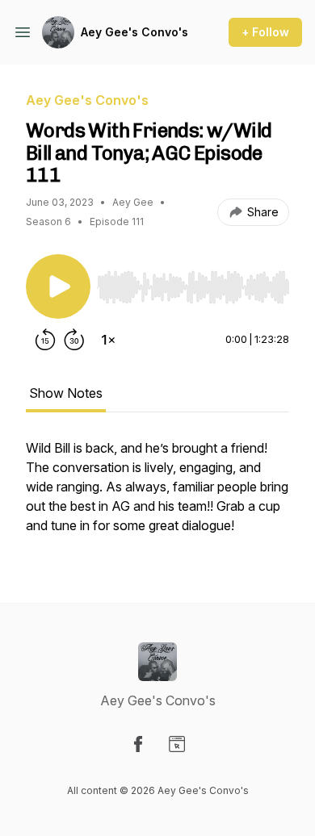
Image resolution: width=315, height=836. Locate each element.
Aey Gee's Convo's (134, 32)
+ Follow (265, 32)
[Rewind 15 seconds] (45, 339)
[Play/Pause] (58, 286)
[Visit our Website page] (177, 744)
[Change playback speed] (108, 339)
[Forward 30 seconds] (74, 339)
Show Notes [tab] (66, 393)
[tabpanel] (157, 494)
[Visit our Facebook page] (138, 744)
